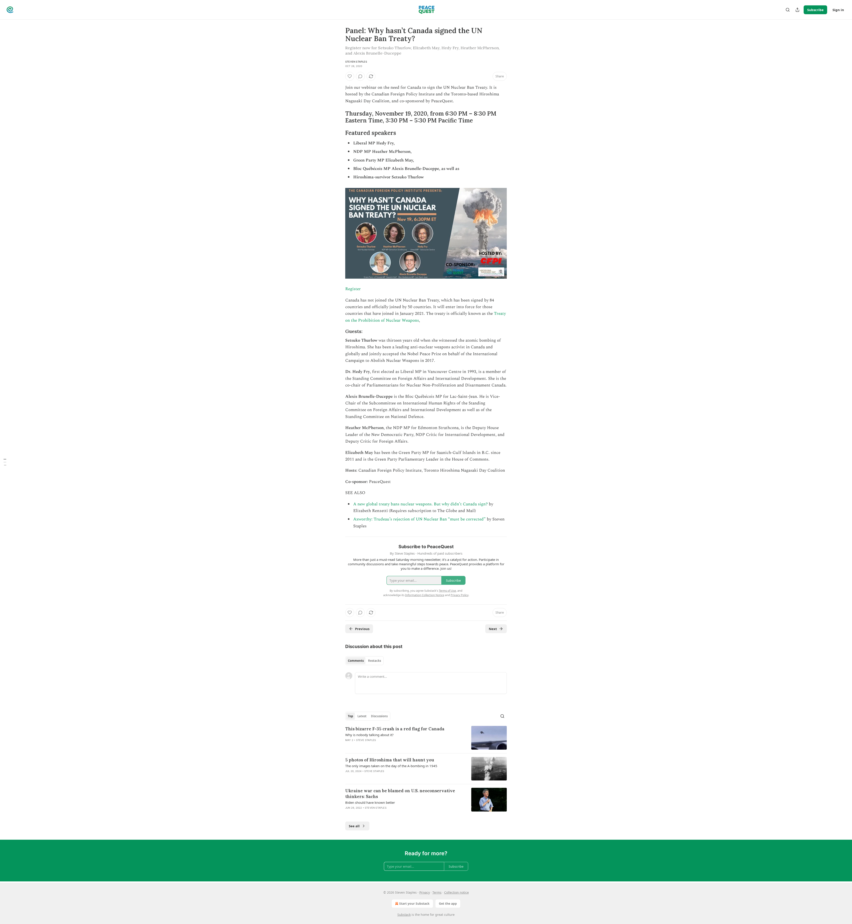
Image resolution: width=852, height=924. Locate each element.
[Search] (787, 9)
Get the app (448, 903)
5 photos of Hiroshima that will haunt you (389, 759)
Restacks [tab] (374, 661)
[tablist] (364, 660)
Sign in (838, 10)
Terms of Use (447, 591)
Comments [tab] (356, 661)
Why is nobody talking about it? (369, 735)
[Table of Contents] (5, 462)
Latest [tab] (362, 716)
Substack (404, 914)
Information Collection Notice (424, 595)
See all (354, 826)
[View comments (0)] (360, 76)
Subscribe (815, 10)
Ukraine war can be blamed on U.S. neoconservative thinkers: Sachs (400, 793)
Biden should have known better (370, 802)
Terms (437, 892)
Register (353, 289)
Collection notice (456, 892)
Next (493, 629)
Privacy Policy (459, 595)
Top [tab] (350, 716)
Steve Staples (366, 740)
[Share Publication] (797, 9)
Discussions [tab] (379, 716)
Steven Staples (356, 61)
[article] (426, 737)
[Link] (339, 117)
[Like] (349, 76)
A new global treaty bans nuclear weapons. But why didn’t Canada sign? (420, 504)
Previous (362, 629)
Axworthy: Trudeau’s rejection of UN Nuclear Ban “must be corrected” (419, 519)
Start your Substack (414, 903)
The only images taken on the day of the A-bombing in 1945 (391, 766)
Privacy (424, 892)
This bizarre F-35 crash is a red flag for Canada (394, 728)
